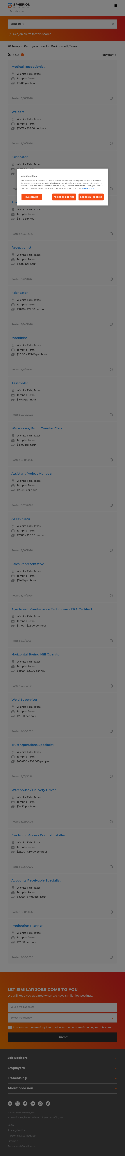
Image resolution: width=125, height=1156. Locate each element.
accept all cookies (91, 196)
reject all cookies (64, 196)
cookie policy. (88, 188)
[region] (62, 187)
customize (31, 196)
